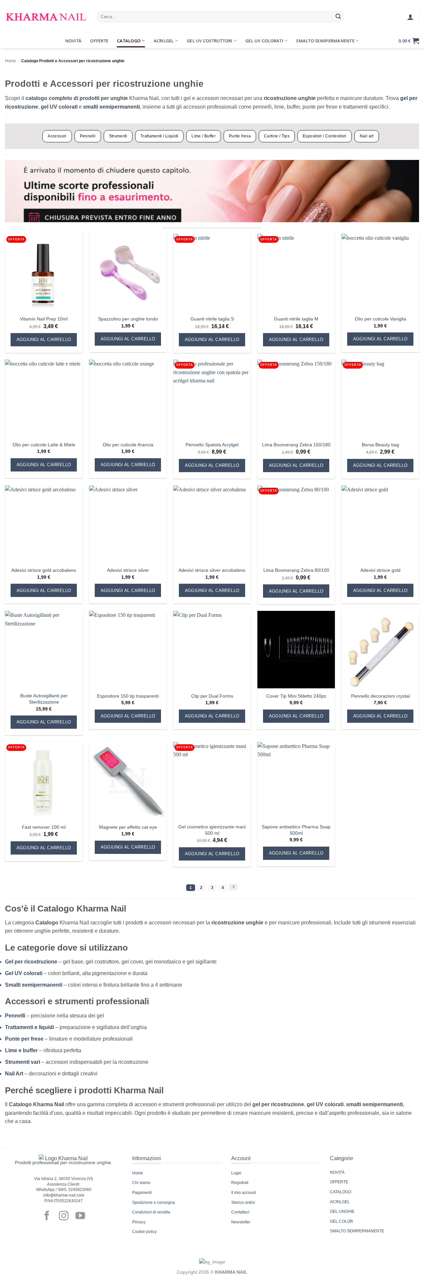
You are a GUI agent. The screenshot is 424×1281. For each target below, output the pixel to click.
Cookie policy (144, 1231)
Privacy (138, 1222)
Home (10, 61)
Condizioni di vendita (151, 1212)
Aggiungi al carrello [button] (44, 339)
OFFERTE (339, 1182)
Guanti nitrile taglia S (212, 318)
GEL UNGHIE (342, 1211)
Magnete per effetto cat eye (128, 827)
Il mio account (243, 1192)
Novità (73, 41)
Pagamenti (142, 1192)
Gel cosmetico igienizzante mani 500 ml (212, 830)
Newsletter (240, 1222)
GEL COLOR (341, 1221)
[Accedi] (410, 17)
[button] (11, 40)
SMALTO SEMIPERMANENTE (357, 1231)
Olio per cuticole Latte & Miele (44, 444)
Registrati (239, 1182)
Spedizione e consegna (153, 1202)
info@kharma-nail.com (63, 1195)
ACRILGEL (340, 1202)
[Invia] (338, 17)
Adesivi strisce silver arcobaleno (212, 570)
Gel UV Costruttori (210, 41)
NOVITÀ (337, 1172)
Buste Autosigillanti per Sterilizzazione (44, 699)
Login (236, 1173)
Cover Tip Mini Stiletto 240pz (296, 696)
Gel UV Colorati (264, 41)
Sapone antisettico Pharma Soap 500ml (296, 830)
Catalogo (128, 41)
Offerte (99, 41)
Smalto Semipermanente (325, 41)
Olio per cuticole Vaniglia (380, 318)
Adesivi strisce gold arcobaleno (43, 570)
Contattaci (240, 1212)
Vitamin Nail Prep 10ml (44, 318)
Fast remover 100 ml (44, 827)
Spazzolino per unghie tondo (128, 318)
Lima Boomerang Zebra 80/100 (296, 570)
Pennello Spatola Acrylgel (212, 444)
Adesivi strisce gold (380, 570)
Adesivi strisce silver (128, 570)
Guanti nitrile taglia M (296, 318)
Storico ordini (243, 1202)
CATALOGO (340, 1192)
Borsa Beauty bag (380, 444)
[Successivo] (233, 887)
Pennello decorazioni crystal (380, 696)
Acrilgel (164, 41)
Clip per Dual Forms (212, 696)
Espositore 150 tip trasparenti (128, 696)
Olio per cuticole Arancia (128, 444)
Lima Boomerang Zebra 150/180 (296, 444)
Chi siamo (141, 1182)
